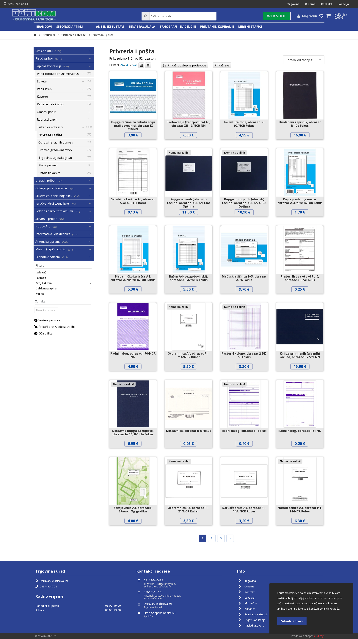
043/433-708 (48, 586)
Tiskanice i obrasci (46, 310)
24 (121, 65)
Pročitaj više (191, 220)
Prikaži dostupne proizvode (187, 65)
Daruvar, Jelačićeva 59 (54, 581)
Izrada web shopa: (302, 636)
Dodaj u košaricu (135, 143)
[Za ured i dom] (34, 15)
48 (127, 65)
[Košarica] (328, 16)
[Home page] (35, 35)
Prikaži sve (222, 65)
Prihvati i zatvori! (291, 621)
